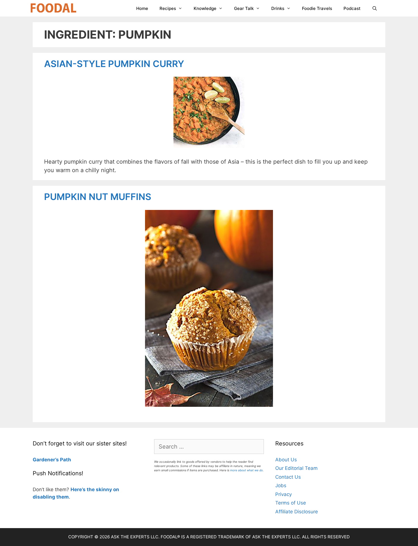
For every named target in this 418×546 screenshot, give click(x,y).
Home (142, 8)
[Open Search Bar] (374, 8)
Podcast (352, 8)
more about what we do (246, 470)
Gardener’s (46, 459)
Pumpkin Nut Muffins (97, 196)
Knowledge (205, 8)
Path (65, 459)
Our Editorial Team (296, 468)
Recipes (168, 8)
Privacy (283, 494)
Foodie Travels (317, 8)
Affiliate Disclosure (296, 511)
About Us (286, 459)
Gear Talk (244, 8)
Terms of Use (290, 503)
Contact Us (288, 477)
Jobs (280, 485)
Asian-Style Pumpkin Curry (114, 63)
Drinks (277, 8)
